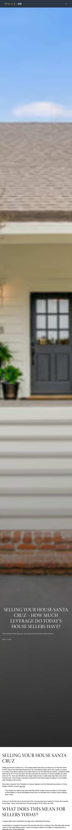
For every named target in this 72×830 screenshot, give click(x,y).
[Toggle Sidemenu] (66, 4)
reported (22, 786)
